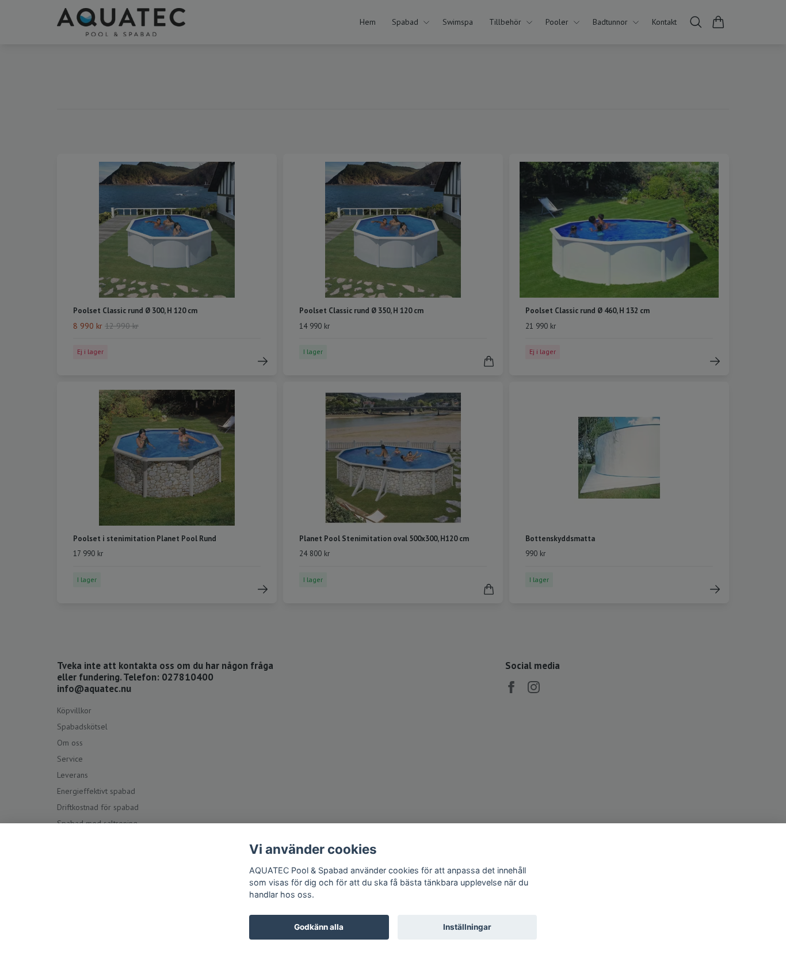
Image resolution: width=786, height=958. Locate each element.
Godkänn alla (319, 927)
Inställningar (467, 927)
